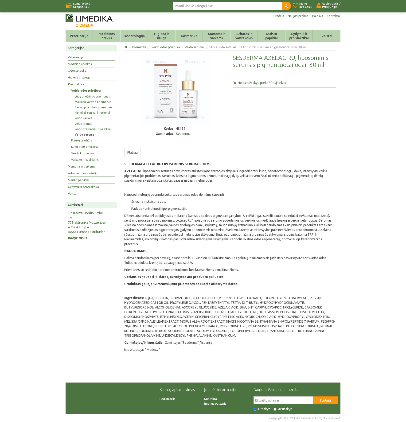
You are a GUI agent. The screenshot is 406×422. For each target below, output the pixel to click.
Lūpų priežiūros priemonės (92, 96)
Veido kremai (83, 123)
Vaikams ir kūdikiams (84, 159)
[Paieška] (286, 6)
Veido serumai (85, 134)
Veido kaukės (83, 118)
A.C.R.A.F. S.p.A (78, 227)
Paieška (317, 16)
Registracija (168, 398)
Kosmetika (189, 36)
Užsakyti (264, 409)
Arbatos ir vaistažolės (244, 36)
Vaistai (326, 36)
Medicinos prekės (107, 36)
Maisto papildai (271, 36)
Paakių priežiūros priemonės (93, 107)
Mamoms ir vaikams (216, 36)
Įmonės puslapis (215, 403)
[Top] (126, 47)
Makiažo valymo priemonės (93, 101)
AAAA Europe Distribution (86, 232)
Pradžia (278, 16)
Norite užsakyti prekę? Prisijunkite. (262, 83)
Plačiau (132, 152)
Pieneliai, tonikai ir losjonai (92, 112)
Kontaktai (333, 16)
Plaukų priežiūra (81, 140)
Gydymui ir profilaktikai (299, 36)
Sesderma (183, 134)
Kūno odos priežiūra (84, 146)
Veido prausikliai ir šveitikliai (93, 129)
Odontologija (134, 36)
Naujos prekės (298, 16)
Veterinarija (79, 36)
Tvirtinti (325, 400)
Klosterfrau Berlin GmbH (85, 213)
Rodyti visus (77, 238)
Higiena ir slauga (161, 36)
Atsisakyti (285, 409)
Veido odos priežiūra (86, 90)
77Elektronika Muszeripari (87, 222)
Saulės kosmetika (82, 153)
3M (70, 218)
